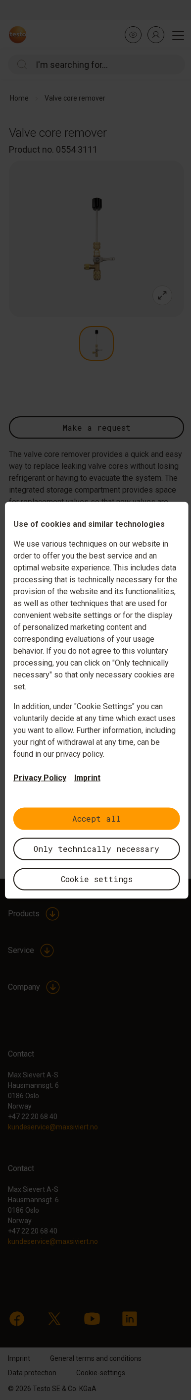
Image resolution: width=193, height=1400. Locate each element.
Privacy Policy (39, 777)
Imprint (87, 777)
